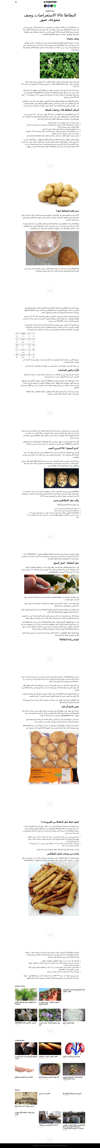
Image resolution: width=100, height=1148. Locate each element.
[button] (16, 1)
